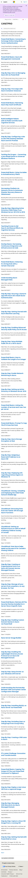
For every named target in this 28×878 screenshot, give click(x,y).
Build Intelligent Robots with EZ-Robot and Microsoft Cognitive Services (11, 121)
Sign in (25, 2)
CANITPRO (15, 19)
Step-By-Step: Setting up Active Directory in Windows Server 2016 (13, 390)
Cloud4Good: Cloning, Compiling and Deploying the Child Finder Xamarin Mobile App (13, 493)
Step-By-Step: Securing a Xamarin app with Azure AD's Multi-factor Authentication (13, 296)
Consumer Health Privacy (7, 874)
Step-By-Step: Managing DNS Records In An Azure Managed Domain (10, 805)
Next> (2, 852)
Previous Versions (13, 869)
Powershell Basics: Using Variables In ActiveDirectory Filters (14, 173)
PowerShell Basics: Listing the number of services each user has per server (13, 407)
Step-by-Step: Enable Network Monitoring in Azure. (12, 374)
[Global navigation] (1, 2)
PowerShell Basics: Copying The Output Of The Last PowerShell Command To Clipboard (12, 771)
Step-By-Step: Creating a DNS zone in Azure (14, 738)
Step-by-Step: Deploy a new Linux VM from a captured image (13, 788)
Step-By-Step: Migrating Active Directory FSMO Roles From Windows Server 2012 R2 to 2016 (13, 210)
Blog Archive (8, 19)
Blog (20, 869)
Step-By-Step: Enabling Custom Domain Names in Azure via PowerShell (12, 622)
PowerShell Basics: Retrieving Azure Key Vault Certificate (12, 104)
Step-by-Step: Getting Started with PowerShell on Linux (14, 838)
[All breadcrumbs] (2, 19)
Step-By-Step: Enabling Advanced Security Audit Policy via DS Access (14, 328)
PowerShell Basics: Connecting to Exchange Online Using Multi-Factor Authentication (13, 41)
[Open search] (21, 2)
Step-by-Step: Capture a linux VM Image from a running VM (13, 822)
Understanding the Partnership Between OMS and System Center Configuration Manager (13, 690)
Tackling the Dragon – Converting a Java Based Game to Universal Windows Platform (13, 156)
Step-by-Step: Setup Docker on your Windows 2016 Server (12, 673)
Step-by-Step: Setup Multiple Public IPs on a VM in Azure (11, 342)
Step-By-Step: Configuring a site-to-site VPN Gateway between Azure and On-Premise (13, 138)
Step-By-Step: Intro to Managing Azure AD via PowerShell (13, 74)
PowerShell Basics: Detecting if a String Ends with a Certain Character (12, 264)
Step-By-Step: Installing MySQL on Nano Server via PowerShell (13, 706)
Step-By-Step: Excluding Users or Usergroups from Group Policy (13, 722)
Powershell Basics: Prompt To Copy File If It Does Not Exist (14, 424)
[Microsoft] (14, 2)
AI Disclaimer (4, 869)
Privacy (9, 872)
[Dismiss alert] (26, 6)
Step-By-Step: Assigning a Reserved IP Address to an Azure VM (10, 457)
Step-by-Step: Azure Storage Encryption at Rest (11, 440)
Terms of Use (19, 874)
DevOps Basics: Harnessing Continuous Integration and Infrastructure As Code (11, 246)
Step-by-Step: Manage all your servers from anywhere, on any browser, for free (12, 586)
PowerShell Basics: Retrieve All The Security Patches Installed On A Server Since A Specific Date (14, 604)
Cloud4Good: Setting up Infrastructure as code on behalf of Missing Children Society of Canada (13, 529)
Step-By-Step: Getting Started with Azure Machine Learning (14, 313)
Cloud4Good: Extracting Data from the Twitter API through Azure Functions (12, 511)
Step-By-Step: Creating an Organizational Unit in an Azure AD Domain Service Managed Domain (10, 567)
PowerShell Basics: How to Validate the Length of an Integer (13, 358)
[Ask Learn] (23, 19)
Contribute (3, 872)
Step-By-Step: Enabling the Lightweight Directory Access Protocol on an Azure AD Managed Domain (12, 655)
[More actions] (25, 19)
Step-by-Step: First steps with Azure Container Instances (12, 90)
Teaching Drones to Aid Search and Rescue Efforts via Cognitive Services (12, 228)
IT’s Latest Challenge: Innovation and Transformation (13, 754)
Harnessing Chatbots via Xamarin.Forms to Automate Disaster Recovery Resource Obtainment (12, 191)
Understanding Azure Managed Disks (9, 279)
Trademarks (4, 876)
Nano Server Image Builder (11, 638)
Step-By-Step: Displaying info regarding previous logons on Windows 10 (12, 475)
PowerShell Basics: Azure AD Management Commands (11, 58)
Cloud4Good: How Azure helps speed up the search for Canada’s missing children (13, 548)
